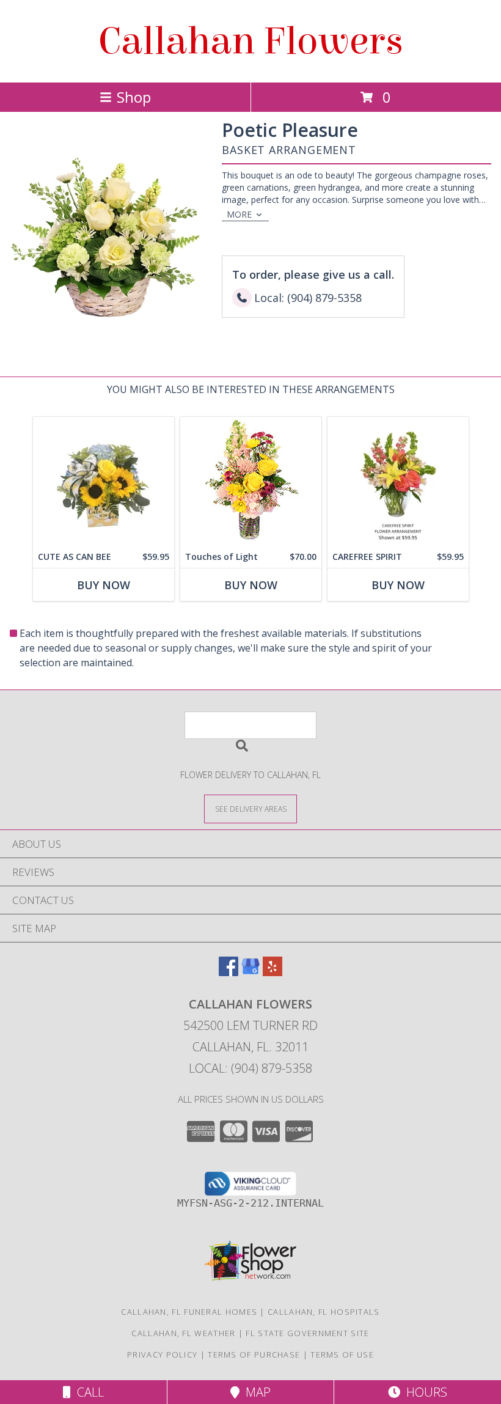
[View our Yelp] (272, 972)
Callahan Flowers (250, 41)
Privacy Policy (162, 1354)
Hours (423, 1392)
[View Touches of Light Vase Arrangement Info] (250, 481)
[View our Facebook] (228, 972)
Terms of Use (342, 1354)
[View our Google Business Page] (250, 972)
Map (255, 1392)
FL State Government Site (307, 1333)
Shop (134, 97)
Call (87, 1392)
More (239, 214)
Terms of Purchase (254, 1354)
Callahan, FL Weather (183, 1333)
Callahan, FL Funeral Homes (189, 1311)
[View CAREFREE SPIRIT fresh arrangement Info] (398, 481)
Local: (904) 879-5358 (250, 1068)
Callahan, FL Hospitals (324, 1311)
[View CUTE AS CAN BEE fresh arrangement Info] (103, 481)
